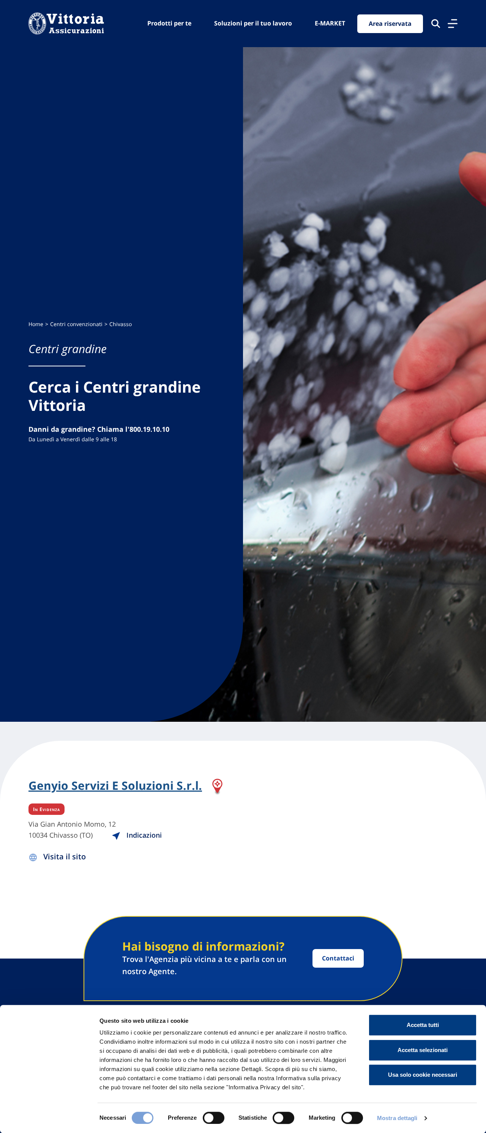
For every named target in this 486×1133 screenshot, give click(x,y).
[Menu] (453, 24)
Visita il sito (64, 856)
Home (35, 324)
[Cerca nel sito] (435, 23)
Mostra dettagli (397, 1118)
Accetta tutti (423, 1025)
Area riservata (390, 23)
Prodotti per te (169, 23)
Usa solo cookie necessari (422, 1074)
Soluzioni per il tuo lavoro (253, 23)
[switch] (213, 1118)
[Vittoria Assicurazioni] (66, 23)
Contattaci (338, 958)
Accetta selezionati (423, 1050)
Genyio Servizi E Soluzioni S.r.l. (115, 786)
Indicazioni (143, 835)
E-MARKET (330, 23)
